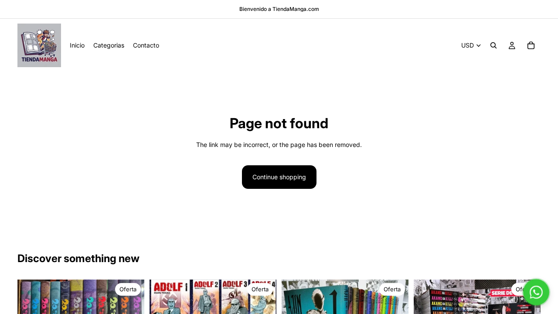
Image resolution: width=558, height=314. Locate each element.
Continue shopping (279, 177)
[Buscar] (493, 45)
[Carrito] (531, 45)
